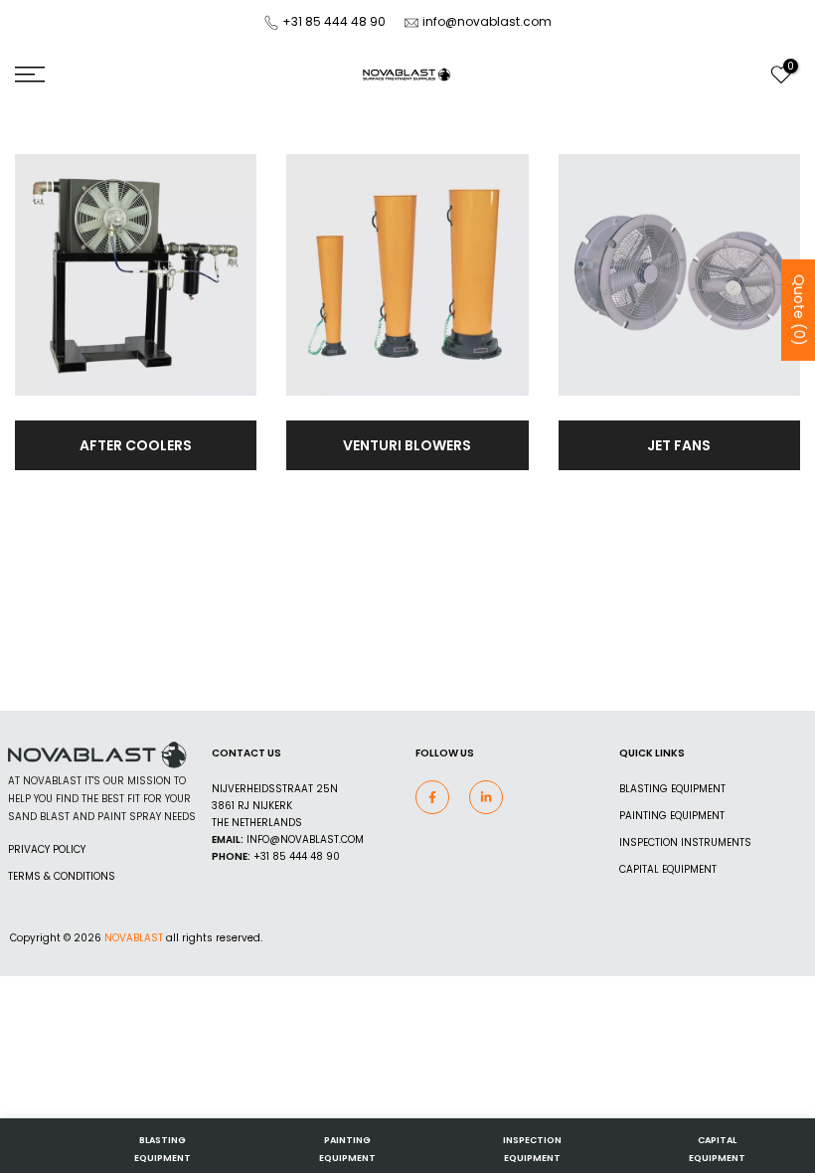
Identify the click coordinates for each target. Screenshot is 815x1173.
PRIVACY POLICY (46, 849)
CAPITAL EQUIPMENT (668, 869)
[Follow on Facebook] (432, 797)
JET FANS (679, 445)
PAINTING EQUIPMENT (672, 815)
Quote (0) (799, 310)
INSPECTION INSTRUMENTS (685, 842)
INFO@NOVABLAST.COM (305, 839)
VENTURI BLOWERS (407, 445)
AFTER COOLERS (136, 445)
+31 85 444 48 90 (334, 21)
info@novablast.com (487, 21)
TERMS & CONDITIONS (61, 876)
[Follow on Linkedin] (486, 797)
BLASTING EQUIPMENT (672, 788)
